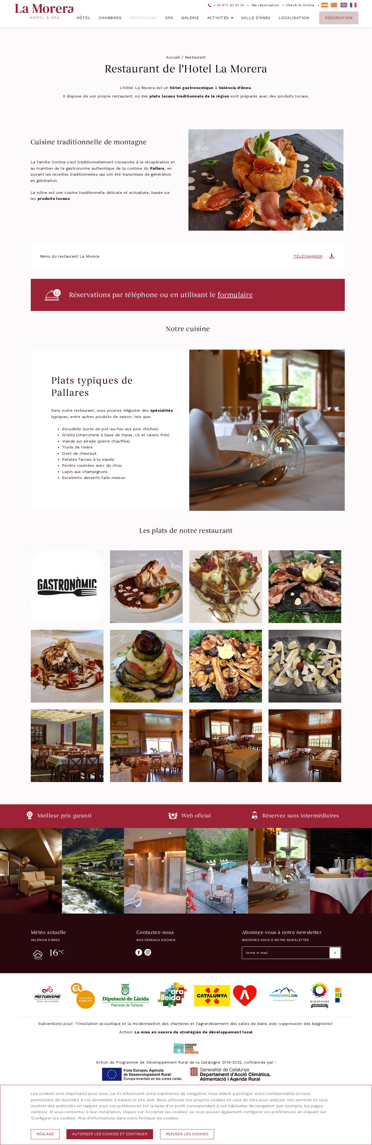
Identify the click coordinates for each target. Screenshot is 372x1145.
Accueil (173, 57)
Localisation (294, 18)
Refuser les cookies (187, 1134)
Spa (169, 18)
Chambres (110, 18)
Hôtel (84, 18)
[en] (343, 5)
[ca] (334, 5)
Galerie (190, 18)
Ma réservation (265, 5)
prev (22, 871)
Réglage (45, 1134)
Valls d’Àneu (255, 18)
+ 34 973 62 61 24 (228, 5)
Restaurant (143, 18)
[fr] (353, 5)
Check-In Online (300, 5)
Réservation (338, 18)
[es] (324, 5)
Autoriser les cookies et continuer (109, 1134)
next (350, 871)
